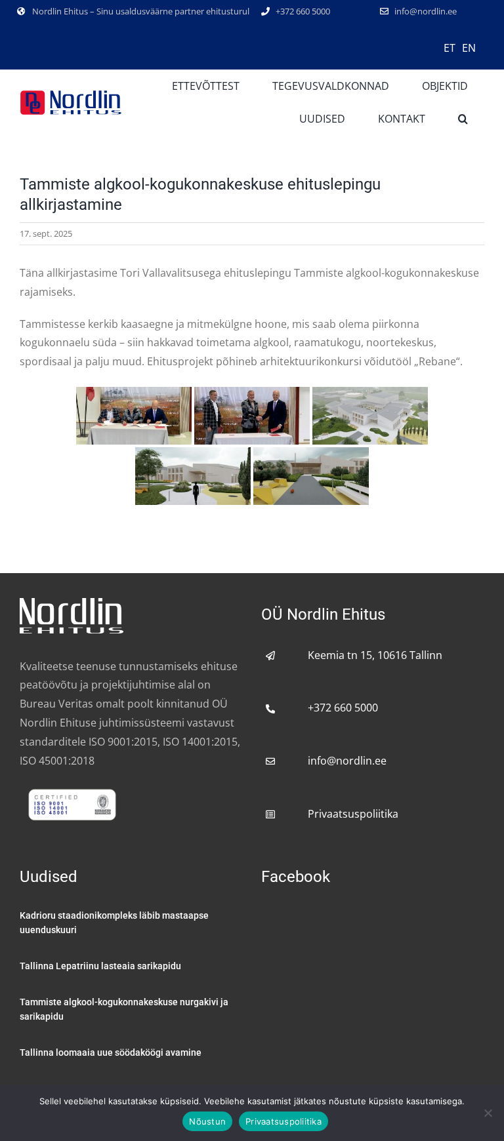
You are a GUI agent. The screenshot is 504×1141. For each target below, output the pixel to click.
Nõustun (207, 1121)
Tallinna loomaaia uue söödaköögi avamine (110, 1052)
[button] (463, 118)
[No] (487, 1112)
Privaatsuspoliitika (353, 814)
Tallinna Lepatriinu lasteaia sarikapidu (100, 966)
